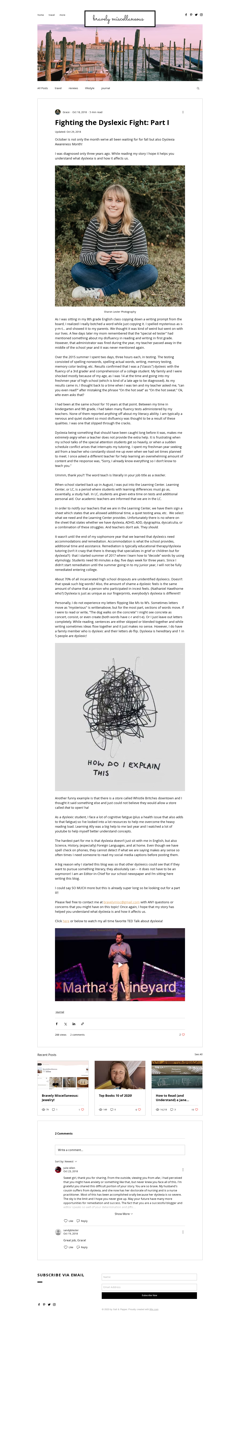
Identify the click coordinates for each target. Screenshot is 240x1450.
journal (105, 88)
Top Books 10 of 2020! (115, 1095)
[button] (198, 88)
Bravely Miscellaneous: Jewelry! (60, 1097)
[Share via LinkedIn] (74, 1023)
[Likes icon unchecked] (65, 1221)
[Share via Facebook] (56, 1023)
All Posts (42, 88)
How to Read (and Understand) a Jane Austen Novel (171, 1097)
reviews (73, 88)
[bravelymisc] (201, 14)
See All (199, 1054)
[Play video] (120, 964)
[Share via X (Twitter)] (65, 1023)
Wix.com (154, 1309)
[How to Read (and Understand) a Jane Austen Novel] (177, 1075)
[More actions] (183, 112)
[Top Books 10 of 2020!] (120, 1075)
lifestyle (89, 88)
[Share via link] (82, 1023)
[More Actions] (183, 1170)
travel (58, 88)
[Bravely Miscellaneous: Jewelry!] (63, 1075)
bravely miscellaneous (118, 18)
